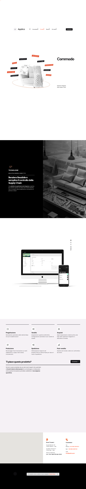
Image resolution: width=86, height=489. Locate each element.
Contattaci (69, 29)
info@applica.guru (70, 453)
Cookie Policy (52, 474)
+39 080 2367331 (72, 449)
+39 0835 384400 (74, 446)
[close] (57, 474)
